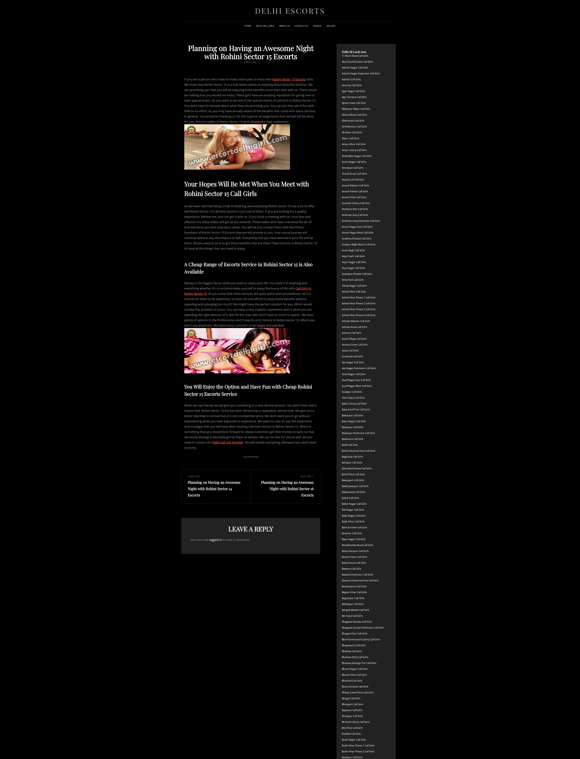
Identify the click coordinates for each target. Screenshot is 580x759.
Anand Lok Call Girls (353, 179)
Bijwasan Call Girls (352, 710)
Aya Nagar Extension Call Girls (359, 368)
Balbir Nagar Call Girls (354, 503)
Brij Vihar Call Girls (352, 728)
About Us (284, 25)
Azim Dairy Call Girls (353, 397)
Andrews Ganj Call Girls (355, 215)
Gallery (330, 25)
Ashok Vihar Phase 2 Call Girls (358, 303)
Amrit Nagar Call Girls (354, 162)
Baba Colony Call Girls (354, 403)
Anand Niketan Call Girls (355, 185)
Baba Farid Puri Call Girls (356, 409)
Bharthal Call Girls (352, 680)
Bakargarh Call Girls (353, 480)
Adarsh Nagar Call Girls (355, 67)
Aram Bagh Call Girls (353, 250)
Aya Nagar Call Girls (353, 362)
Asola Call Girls (350, 350)
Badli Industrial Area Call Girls (358, 450)
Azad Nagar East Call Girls (356, 380)
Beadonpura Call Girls (354, 586)
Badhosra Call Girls (352, 439)
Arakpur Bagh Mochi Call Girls (358, 244)
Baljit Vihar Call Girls (353, 521)
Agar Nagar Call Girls (353, 91)
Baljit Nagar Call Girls (354, 515)
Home (248, 25)
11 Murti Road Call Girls (355, 55)
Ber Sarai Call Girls (352, 616)
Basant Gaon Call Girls (354, 557)
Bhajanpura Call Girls (354, 645)
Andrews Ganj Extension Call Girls (361, 221)
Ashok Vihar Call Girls (354, 291)
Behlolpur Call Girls (353, 604)
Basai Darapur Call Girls (355, 551)
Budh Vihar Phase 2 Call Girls (358, 751)
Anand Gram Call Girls (354, 173)
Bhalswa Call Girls (352, 651)
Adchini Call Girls (351, 79)
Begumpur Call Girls (353, 598)
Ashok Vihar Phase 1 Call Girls (358, 297)
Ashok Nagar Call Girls (354, 285)
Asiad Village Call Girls (354, 338)
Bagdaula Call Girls (352, 456)
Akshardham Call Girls (354, 114)
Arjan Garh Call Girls (353, 256)
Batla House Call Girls (354, 562)
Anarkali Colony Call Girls (356, 203)
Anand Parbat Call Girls (355, 191)
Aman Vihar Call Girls (354, 144)
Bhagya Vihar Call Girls (354, 633)
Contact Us (301, 25)
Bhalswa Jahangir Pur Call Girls (359, 663)
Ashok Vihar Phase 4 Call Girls (358, 315)
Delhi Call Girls (265, 25)
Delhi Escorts (290, 11)
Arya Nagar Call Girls (353, 268)
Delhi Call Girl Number (227, 442)
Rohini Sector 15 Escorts (289, 79)
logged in (215, 540)
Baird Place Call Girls (353, 474)
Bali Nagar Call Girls (353, 509)
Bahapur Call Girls (352, 462)
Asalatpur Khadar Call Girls (357, 274)
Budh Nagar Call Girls (354, 739)
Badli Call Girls (350, 445)
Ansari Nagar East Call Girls (357, 226)
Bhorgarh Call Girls (352, 704)
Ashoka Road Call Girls (354, 327)
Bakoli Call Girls (350, 498)
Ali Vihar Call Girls (352, 132)
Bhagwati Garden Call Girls (357, 621)
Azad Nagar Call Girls (354, 374)
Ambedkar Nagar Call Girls (357, 156)
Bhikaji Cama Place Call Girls (358, 692)
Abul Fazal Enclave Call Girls (357, 61)
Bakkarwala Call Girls (353, 492)
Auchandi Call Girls (352, 356)
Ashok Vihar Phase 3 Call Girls (358, 309)
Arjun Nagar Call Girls (354, 262)
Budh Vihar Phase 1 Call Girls (358, 745)
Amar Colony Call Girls (354, 150)
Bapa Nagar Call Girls (354, 539)
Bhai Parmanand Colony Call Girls (361, 639)
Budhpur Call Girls (352, 757)
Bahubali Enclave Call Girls (357, 468)
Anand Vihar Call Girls (354, 197)
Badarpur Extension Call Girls (358, 433)
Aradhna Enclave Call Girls (356, 238)
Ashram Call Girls (351, 333)
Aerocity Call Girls (352, 85)
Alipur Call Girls (350, 138)
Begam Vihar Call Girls (354, 592)
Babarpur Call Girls (352, 415)
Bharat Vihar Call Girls (354, 674)
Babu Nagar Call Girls (354, 421)
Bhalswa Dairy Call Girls (355, 657)
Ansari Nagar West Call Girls (358, 232)
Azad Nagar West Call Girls (357, 386)
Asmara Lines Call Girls (355, 344)
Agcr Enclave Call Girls (354, 97)
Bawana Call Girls (351, 568)
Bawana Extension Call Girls (357, 574)
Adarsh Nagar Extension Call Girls (361, 73)
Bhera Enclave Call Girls (355, 686)
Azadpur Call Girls (352, 391)
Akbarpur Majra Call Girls (356, 109)
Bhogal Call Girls (351, 698)
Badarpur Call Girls (352, 427)
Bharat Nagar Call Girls (355, 669)
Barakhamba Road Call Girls (357, 545)
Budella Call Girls (351, 733)
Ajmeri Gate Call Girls (354, 103)
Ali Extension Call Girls (354, 126)
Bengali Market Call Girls (355, 610)
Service (317, 25)
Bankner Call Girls (352, 533)
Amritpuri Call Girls (352, 167)
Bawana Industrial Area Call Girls (360, 580)
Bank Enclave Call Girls (354, 527)
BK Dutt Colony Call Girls (356, 722)
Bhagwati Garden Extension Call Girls (363, 627)
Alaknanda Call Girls (353, 120)
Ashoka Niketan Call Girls (356, 321)
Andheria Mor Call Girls (355, 209)
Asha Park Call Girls (353, 279)
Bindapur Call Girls (352, 716)
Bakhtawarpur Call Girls (355, 486)
